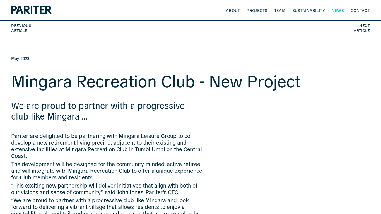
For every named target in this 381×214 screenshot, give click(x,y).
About (233, 10)
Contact (360, 10)
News (338, 10)
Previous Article (21, 28)
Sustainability (308, 10)
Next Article (362, 28)
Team (280, 10)
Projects (257, 10)
